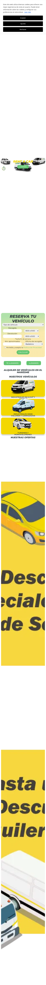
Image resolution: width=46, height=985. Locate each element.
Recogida (12, 328)
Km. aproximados (12, 341)
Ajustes (23, 24)
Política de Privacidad (32, 347)
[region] (23, 17)
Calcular (23, 352)
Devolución (12, 334)
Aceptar (23, 18)
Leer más (27, 12)
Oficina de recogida (33, 341)
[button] (2, 164)
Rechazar (23, 29)
